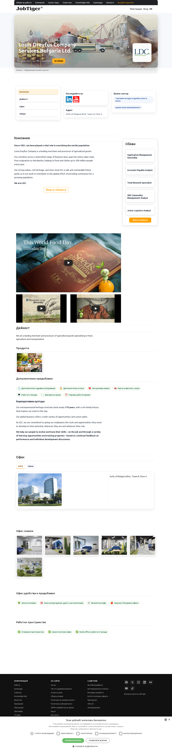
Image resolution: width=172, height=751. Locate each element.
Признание (18, 704)
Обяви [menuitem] (22, 114)
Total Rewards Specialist (139, 183)
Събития (17, 693)
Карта (53, 711)
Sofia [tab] (20, 466)
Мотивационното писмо (98, 689)
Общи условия (57, 696)
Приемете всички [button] (73, 740)
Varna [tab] (30, 466)
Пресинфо (18, 711)
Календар (97, 3)
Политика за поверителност (63, 700)
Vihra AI (90, 704)
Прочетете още (96, 729)
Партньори (18, 708)
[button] (86, 746)
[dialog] (86, 734)
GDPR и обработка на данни (62, 708)
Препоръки (92, 700)
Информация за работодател (36, 70)
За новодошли (94, 708)
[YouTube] (126, 688)
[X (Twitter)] (132, 682)
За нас (53, 685)
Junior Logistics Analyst (139, 210)
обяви (58, 61)
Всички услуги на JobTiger (135, 694)
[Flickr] (150, 682)
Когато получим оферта (98, 696)
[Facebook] (126, 682)
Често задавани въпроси (61, 689)
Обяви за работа (23, 3)
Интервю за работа (96, 693)
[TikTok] (132, 688)
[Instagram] (138, 682)
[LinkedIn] (144, 682)
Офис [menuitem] (22, 106)
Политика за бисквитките (61, 704)
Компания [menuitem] (24, 92)
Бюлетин (18, 700)
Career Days (53, 3)
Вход (145, 9)
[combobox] (165, 719)
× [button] (169, 720)
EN (151, 9)
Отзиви (17, 715)
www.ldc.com (24, 61)
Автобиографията (95, 685)
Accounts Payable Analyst (140, 170)
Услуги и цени (56, 693)
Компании (39, 3)
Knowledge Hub (83, 3)
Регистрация (136, 9)
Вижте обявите (56, 189)
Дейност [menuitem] (23, 99)
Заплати (110, 3)
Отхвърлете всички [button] (98, 740)
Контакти (55, 715)
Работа (17, 685)
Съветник (67, 3)
